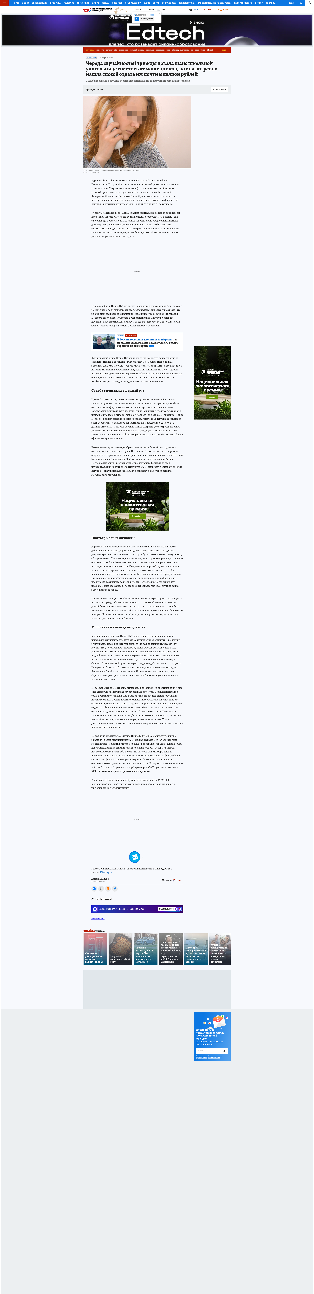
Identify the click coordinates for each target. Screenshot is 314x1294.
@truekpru (106, 872)
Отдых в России (163, 50)
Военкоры (123, 50)
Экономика (83, 3)
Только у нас (111, 50)
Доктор (259, 3)
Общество (68, 3)
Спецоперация (39, 3)
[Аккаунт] (309, 3)
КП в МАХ (150, 50)
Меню (4, 3)
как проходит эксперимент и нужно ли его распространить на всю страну (148, 343)
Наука (147, 3)
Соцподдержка (133, 3)
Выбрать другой (147, 19)
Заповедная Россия (180, 50)
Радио (196, 10)
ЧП (97, 899)
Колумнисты (169, 3)
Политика (55, 3)
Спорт (156, 3)
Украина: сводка (137, 50)
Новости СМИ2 (98, 918)
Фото (16, 3)
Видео (25, 3)
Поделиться (221, 89)
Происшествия (187, 3)
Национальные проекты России (214, 3)
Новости (100, 50)
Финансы (270, 3)
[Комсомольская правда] (97, 9)
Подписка (223, 9)
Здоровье (117, 3)
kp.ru (179, 880)
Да (137, 19)
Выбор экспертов (243, 3)
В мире (95, 3)
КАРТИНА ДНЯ (106, 899)
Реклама (208, 9)
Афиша (210, 50)
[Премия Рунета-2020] (121, 10)
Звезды (105, 3)
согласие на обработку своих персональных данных (209, 1057)
